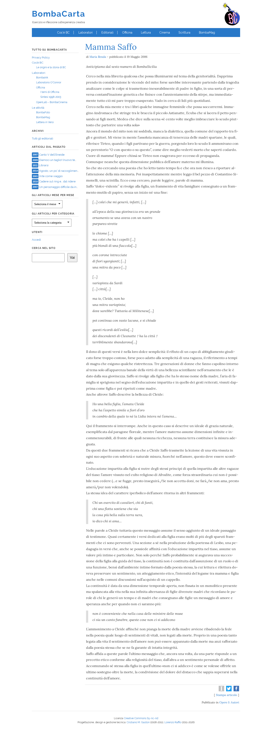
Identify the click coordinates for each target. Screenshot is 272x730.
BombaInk (42, 77)
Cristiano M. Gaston (138, 722)
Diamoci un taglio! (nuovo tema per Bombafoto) (69, 160)
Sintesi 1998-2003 (50, 96)
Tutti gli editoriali (42, 138)
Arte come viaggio (51, 176)
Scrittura (184, 32)
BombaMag (207, 32)
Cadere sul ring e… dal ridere (57, 181)
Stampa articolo (226, 695)
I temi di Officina (49, 92)
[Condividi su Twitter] (228, 690)
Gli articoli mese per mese (53, 195)
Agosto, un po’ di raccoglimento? (60, 170)
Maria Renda (97, 57)
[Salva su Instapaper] (221, 690)
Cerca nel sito (43, 248)
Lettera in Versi (45, 122)
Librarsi (43, 165)
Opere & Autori (229, 702)
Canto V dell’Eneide (52, 154)
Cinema (164, 32)
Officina (127, 32)
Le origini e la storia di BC (51, 67)
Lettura (146, 32)
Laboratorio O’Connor (48, 82)
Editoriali (107, 32)
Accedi (36, 239)
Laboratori (85, 32)
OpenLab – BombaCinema (51, 102)
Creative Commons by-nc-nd (141, 718)
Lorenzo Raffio (172, 722)
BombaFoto (43, 112)
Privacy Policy (41, 57)
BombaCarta (58, 13)
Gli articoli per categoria (53, 213)
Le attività (38, 107)
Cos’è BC (63, 32)
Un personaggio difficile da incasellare (63, 186)
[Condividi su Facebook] (235, 690)
